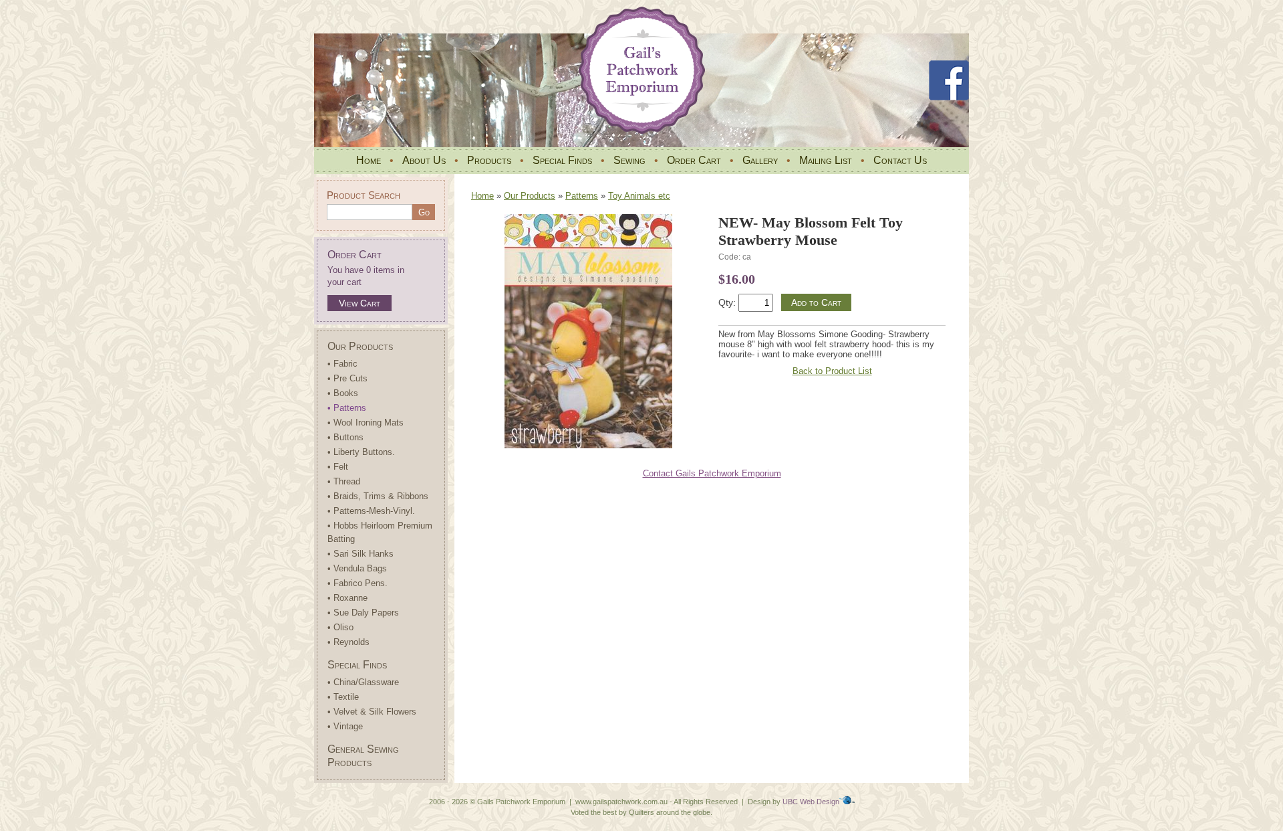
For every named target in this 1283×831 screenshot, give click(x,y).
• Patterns (346, 408)
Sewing (629, 160)
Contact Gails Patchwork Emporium (712, 473)
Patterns (581, 196)
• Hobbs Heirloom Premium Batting (379, 532)
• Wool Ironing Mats (365, 423)
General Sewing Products (363, 755)
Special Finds (562, 160)
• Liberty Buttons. (361, 452)
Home (368, 160)
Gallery (760, 160)
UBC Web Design (810, 802)
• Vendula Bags (357, 568)
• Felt (337, 467)
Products (489, 160)
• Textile (343, 697)
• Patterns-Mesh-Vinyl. (371, 511)
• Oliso (340, 627)
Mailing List (825, 160)
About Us (424, 160)
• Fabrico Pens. (357, 583)
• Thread (343, 481)
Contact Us (900, 160)
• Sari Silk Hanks (360, 554)
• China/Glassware (363, 682)
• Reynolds (348, 642)
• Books (342, 393)
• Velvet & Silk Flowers (371, 712)
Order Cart (694, 160)
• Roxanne (347, 598)
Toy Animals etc (639, 196)
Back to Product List (832, 371)
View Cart (359, 303)
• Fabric (342, 364)
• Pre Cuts (347, 378)
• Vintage (345, 726)
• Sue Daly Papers (363, 613)
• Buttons (345, 437)
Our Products (360, 346)
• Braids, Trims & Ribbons (377, 496)
